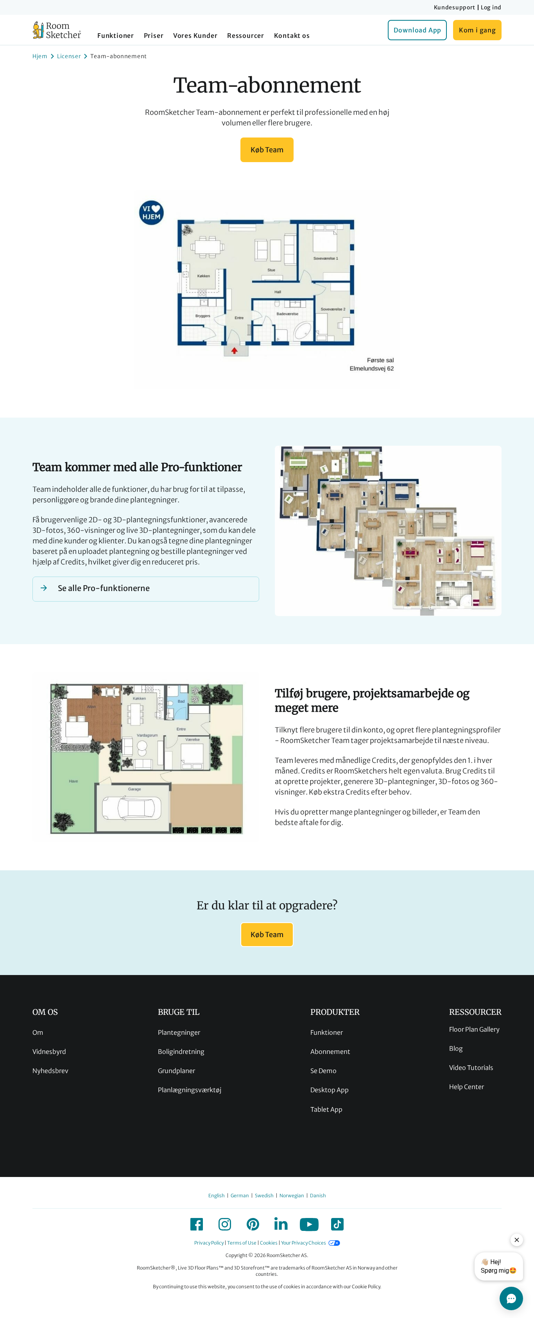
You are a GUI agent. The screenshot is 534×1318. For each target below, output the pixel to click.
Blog (456, 1048)
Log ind (491, 7)
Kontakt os (292, 35)
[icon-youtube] (309, 1224)
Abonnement (330, 1051)
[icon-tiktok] (337, 1224)
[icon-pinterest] (253, 1224)
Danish (318, 1195)
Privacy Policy (209, 1243)
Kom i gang (477, 30)
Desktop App (329, 1090)
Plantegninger (179, 1032)
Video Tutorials (471, 1068)
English (216, 1195)
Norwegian (292, 1195)
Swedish (264, 1195)
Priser (154, 35)
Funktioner (115, 35)
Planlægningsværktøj (189, 1090)
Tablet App (326, 1109)
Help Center (466, 1087)
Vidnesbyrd (49, 1051)
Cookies (269, 1243)
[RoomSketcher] (56, 30)
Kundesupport (454, 7)
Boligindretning (181, 1051)
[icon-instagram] (224, 1224)
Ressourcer (245, 35)
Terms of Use (241, 1243)
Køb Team (267, 149)
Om (37, 1032)
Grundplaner (176, 1071)
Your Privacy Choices (303, 1243)
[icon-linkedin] (281, 1224)
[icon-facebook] (196, 1224)
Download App (418, 30)
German (240, 1195)
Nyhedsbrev (50, 1071)
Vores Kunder (195, 35)
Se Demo (323, 1071)
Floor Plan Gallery (474, 1029)
